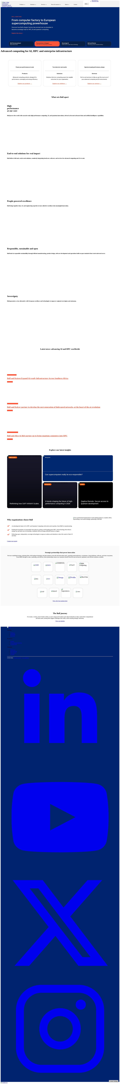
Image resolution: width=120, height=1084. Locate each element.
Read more (10, 381)
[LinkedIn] (60, 763)
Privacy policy (17, 658)
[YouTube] (60, 869)
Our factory (13, 652)
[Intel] (48, 580)
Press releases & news (16, 643)
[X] (60, 975)
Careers (12, 654)
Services (12, 636)
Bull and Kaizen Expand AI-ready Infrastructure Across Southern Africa (37, 378)
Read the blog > (16, 33)
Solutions (12, 634)
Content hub (13, 644)
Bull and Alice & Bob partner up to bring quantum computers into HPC (37, 436)
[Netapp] (60, 580)
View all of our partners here (60, 601)
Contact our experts (12, 541)
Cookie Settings (114, 1081)
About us (12, 650)
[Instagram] (60, 1081)
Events (12, 641)
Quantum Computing (12, 403)
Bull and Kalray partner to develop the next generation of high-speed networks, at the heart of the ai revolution (53, 407)
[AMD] (36, 567)
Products (12, 633)
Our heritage (13, 651)
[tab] (21, 43)
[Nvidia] (72, 580)
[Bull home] (9, 627)
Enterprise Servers (11, 375)
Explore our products (25, 83)
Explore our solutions (60, 83)
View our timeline (60, 621)
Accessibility (25, 658)
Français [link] (95, 1)
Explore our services (94, 83)
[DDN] (48, 567)
